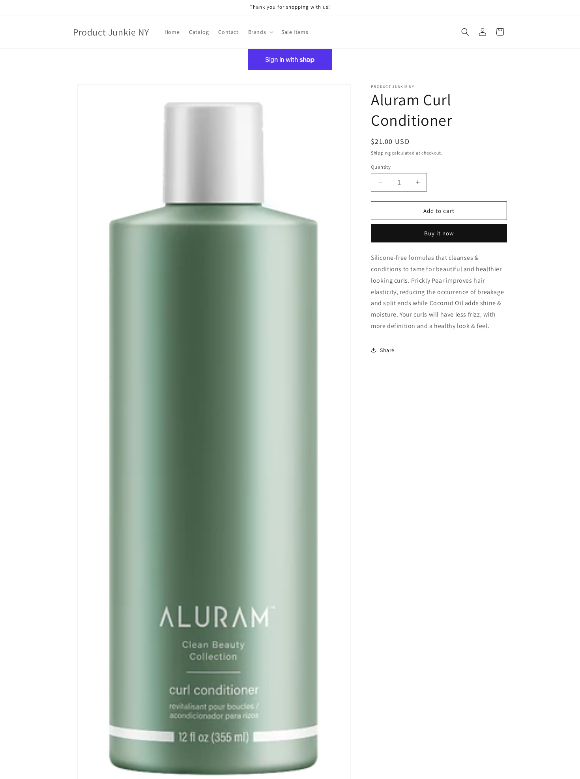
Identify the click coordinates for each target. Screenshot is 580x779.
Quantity (381, 166)
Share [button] (387, 350)
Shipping (381, 153)
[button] (260, 32)
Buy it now (439, 233)
